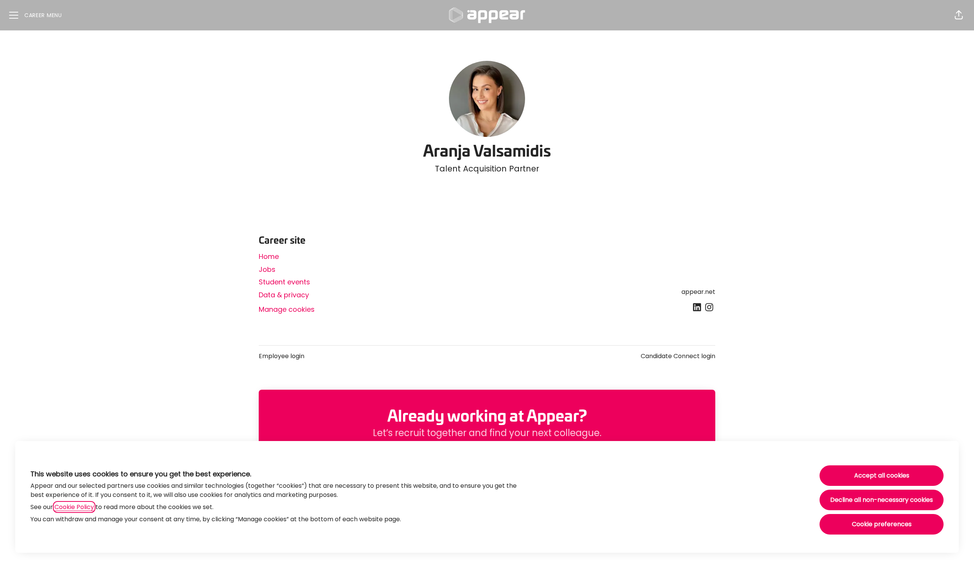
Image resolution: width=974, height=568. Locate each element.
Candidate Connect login (678, 356)
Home (269, 256)
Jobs (267, 269)
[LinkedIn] (697, 308)
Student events (284, 282)
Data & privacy (284, 295)
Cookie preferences (882, 524)
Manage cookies (287, 309)
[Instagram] (709, 308)
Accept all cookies (881, 475)
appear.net (698, 291)
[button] (958, 15)
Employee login (281, 356)
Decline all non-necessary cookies (881, 499)
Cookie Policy (74, 507)
